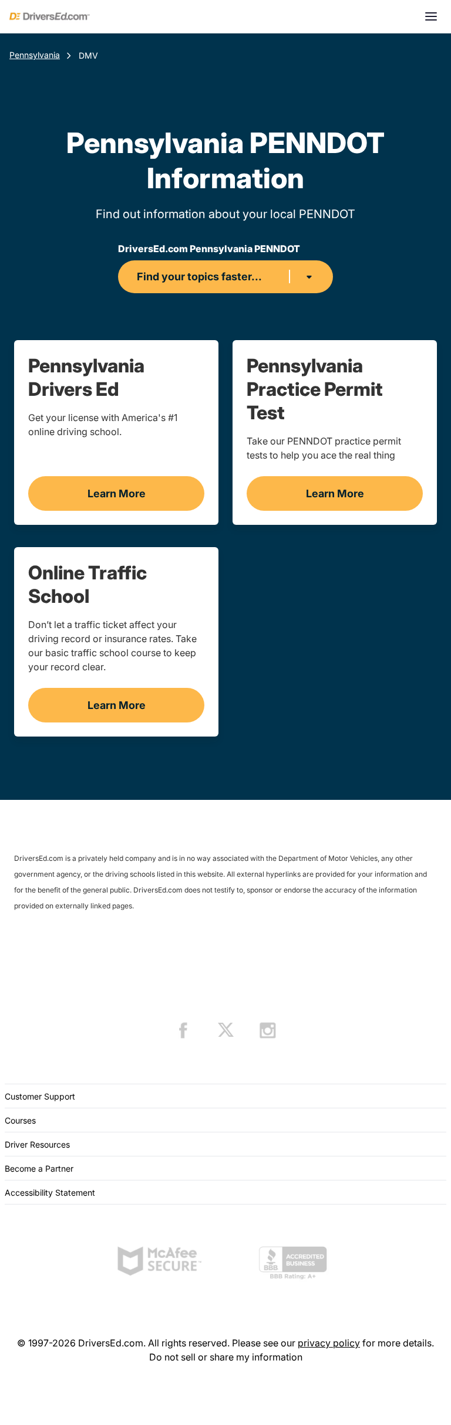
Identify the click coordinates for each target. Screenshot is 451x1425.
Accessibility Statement (50, 1192)
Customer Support (40, 1096)
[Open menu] (431, 16)
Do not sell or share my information (225, 1357)
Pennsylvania (34, 55)
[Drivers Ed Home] (49, 16)
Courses (20, 1120)
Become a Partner (39, 1168)
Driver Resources (37, 1144)
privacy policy (329, 1343)
